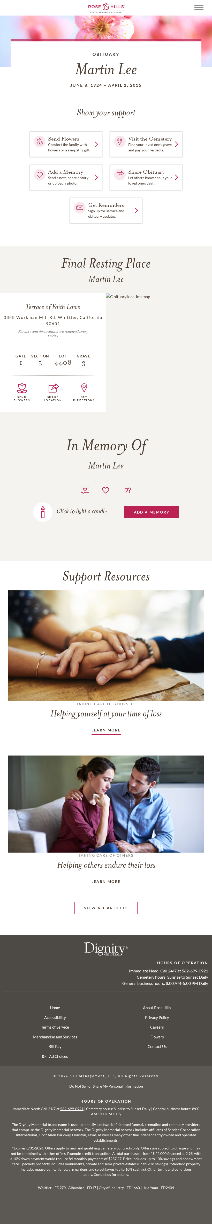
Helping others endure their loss (106, 861)
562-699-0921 (195, 970)
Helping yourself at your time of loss (106, 710)
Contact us (102, 1174)
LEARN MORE (106, 730)
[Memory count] (85, 490)
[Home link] (106, 7)
